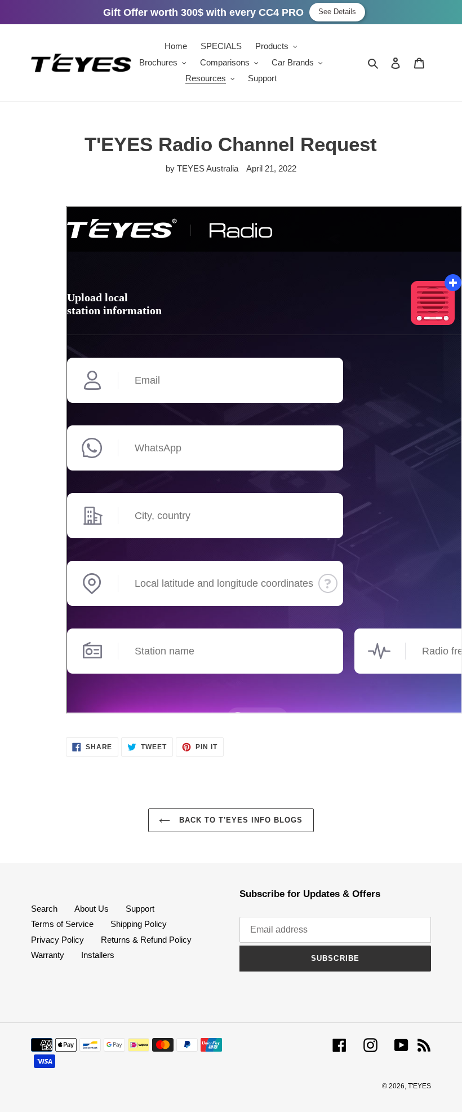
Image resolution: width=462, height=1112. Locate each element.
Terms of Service (62, 924)
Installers (97, 955)
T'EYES (419, 1086)
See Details (337, 11)
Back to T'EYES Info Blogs (239, 820)
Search (44, 908)
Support (140, 908)
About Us (91, 908)
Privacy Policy (57, 939)
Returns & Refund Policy (146, 939)
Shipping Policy (138, 924)
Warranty (47, 955)
